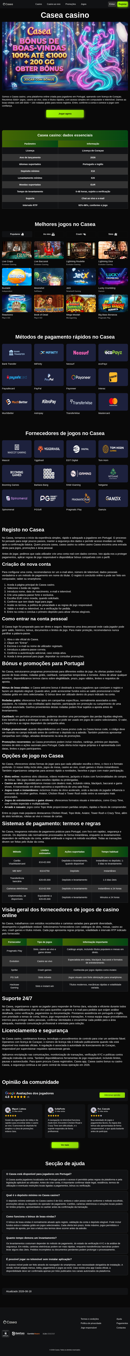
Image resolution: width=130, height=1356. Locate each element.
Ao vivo (47, 234)
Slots (110, 234)
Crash (79, 234)
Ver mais (65, 1145)
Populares (15, 234)
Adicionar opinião (112, 1095)
